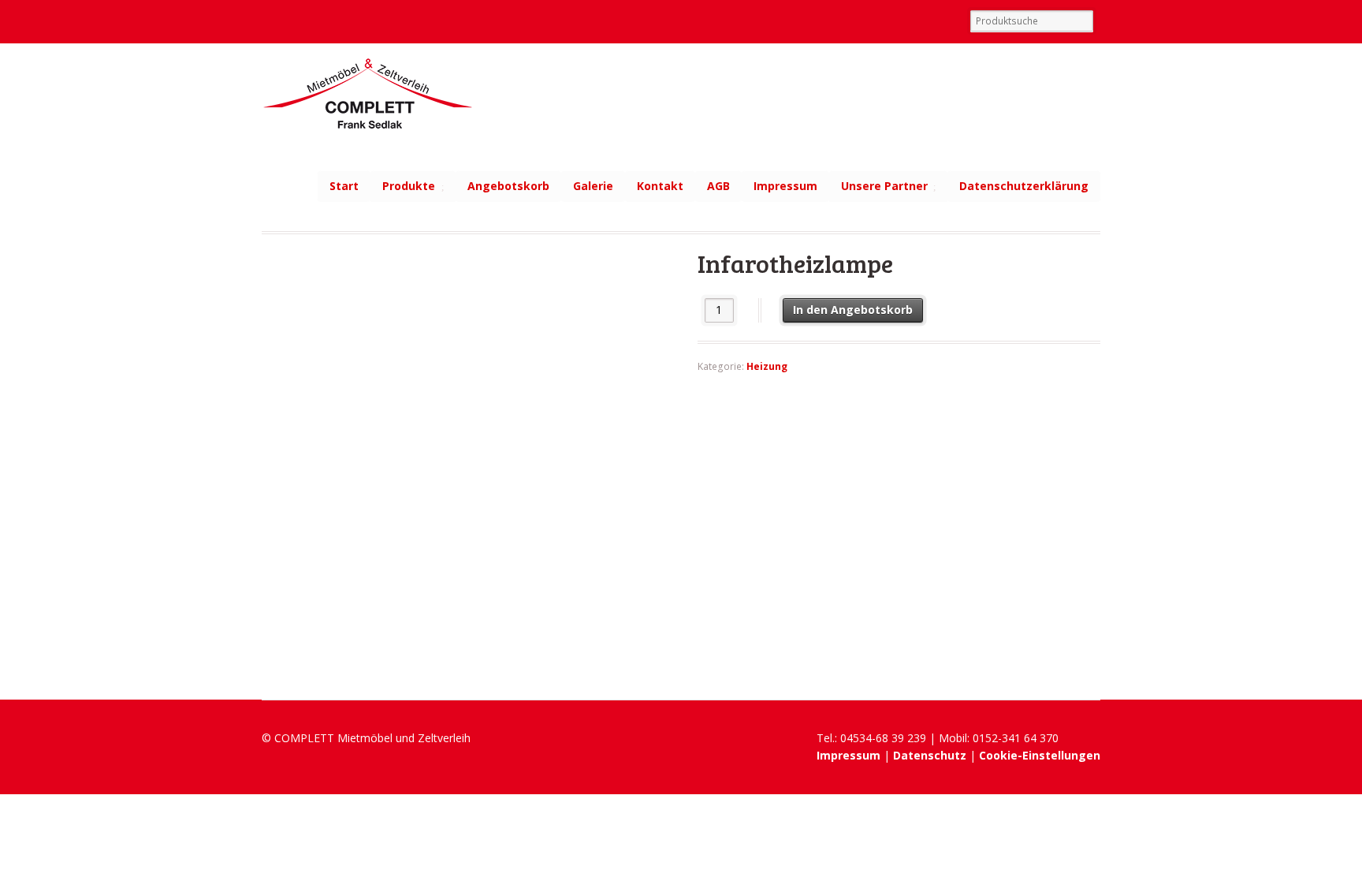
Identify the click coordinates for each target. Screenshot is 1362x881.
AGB (718, 185)
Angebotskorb (508, 185)
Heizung (766, 366)
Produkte (408, 185)
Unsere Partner (884, 185)
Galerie (593, 185)
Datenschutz (929, 755)
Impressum (785, 185)
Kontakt (660, 185)
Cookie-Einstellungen (1039, 755)
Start (344, 185)
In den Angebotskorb (853, 309)
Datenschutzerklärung (1023, 185)
